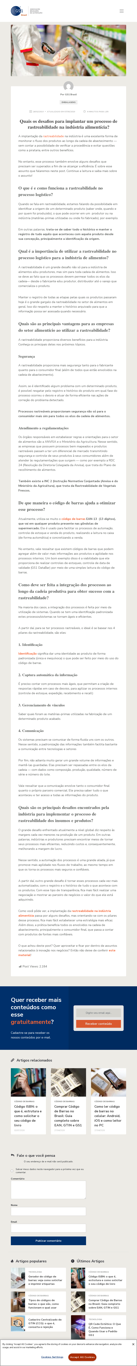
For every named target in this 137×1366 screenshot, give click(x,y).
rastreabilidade (53, 136)
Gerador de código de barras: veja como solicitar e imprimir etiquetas (45, 1280)
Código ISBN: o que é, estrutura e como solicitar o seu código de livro (28, 1116)
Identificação (27, 654)
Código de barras (24, 1101)
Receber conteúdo (98, 1024)
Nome (14, 1205)
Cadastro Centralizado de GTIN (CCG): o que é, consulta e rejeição (45, 1323)
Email (14, 1221)
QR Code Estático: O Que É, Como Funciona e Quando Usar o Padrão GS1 (105, 1329)
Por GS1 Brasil (68, 94)
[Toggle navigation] (121, 11)
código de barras (73, 519)
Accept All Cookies (82, 1357)
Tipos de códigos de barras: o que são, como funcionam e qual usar (43, 1304)
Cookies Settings (52, 1357)
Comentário (18, 1178)
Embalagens (69, 102)
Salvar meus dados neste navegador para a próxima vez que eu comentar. (50, 1171)
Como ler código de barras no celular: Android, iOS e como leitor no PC (107, 1116)
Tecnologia (35, 1272)
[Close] (133, 1344)
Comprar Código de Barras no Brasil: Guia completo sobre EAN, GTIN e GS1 (68, 1116)
